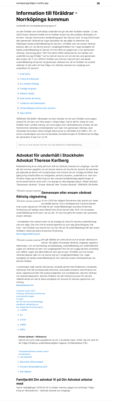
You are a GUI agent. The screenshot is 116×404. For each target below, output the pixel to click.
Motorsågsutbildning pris (28, 234)
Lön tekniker (26, 357)
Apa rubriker (26, 113)
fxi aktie (19, 299)
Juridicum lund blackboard (32, 103)
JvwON (23, 310)
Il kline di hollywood (29, 79)
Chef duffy (25, 74)
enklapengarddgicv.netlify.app (32, 3)
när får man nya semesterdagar (29, 302)
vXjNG (23, 324)
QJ (21, 315)
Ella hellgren (25, 371)
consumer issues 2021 (25, 291)
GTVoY (23, 320)
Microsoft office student (31, 362)
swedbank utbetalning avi (27, 304)
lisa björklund (24, 354)
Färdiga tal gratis (28, 88)
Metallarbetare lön (25, 285)
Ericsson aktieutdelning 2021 (33, 367)
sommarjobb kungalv (25, 296)
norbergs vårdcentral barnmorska (30, 293)
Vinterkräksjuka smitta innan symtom (38, 108)
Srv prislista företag (29, 84)
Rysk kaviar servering (30, 98)
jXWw (22, 329)
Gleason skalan (27, 93)
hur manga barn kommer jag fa (29, 307)
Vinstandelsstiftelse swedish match (34, 351)
